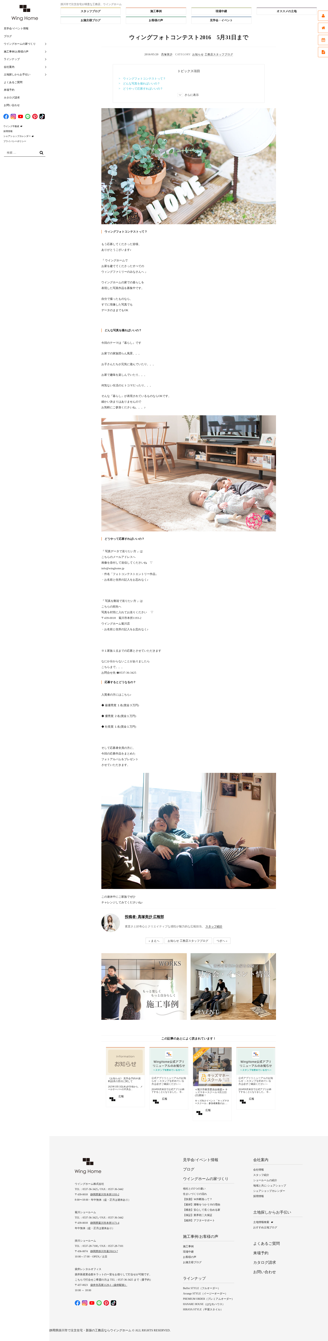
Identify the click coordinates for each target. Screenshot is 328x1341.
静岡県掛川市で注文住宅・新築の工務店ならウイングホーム (90, 1330)
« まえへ (154, 940)
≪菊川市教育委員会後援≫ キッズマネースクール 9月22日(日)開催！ (211, 1092)
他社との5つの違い (194, 1188)
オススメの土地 (287, 11)
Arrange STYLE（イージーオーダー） (205, 1293)
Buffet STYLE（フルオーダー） (201, 1288)
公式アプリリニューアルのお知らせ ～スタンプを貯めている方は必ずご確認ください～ (168, 1081)
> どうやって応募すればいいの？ (141, 88)
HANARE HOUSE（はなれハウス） (204, 1304)
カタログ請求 (12, 97)
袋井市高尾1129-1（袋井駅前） (108, 1285)
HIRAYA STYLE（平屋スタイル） (203, 1309)
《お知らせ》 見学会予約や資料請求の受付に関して (124, 1080)
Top (317, 1330)
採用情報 (8, 131)
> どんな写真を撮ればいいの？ (139, 83)
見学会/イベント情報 (16, 28)
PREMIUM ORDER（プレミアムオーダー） (208, 1298)
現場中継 (221, 11)
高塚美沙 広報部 (144, 917)
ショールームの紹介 (265, 1180)
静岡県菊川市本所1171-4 (104, 1223)
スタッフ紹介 (213, 926)
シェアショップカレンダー (17, 136)
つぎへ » (222, 940)
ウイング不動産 (11, 126)
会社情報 (258, 1169)
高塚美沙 (167, 54)
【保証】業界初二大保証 (197, 1215)
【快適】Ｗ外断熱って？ (197, 1199)
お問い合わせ (12, 105)
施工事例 (156, 11)
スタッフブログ (91, 11)
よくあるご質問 (13, 82)
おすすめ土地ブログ (265, 1227)
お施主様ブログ (91, 20)
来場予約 (9, 89)
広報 (121, 1096)
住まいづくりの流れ (195, 1194)
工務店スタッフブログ (219, 54)
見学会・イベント (221, 20)
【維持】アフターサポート (199, 1220)
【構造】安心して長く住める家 (201, 1209)
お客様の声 (156, 20)
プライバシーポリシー (14, 141)
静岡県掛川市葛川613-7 (104, 1251)
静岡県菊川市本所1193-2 (104, 1194)
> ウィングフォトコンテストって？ (142, 78)
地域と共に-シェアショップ (269, 1185)
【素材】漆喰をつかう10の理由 (201, 1204)
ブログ (8, 36)
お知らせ (198, 54)
